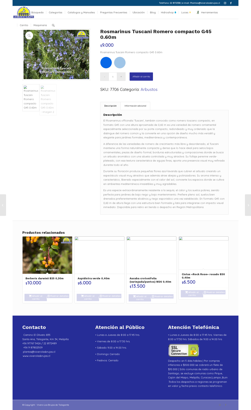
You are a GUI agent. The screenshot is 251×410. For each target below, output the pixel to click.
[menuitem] (23, 12)
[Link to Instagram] (225, 3)
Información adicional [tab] (135, 105)
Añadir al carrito (141, 76)
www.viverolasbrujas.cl (36, 355)
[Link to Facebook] (231, 3)
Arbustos (149, 89)
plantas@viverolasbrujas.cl (39, 351)
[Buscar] (53, 25)
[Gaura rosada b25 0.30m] (3, 205)
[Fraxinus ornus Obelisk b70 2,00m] (248, 205)
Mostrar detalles (59, 296)
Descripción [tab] (110, 105)
